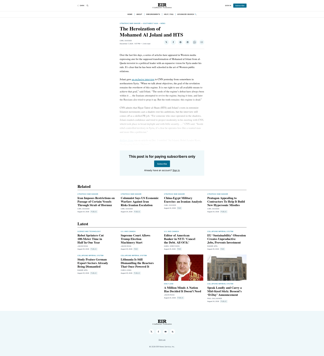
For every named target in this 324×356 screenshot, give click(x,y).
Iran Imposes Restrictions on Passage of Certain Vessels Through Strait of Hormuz (96, 201)
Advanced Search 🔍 (187, 14)
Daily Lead (169, 284)
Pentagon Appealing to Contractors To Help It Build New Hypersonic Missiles (226, 201)
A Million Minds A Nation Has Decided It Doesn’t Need (182, 289)
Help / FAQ (168, 14)
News (162, 23)
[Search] (87, 6)
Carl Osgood (126, 41)
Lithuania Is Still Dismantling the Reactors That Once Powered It (137, 263)
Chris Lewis (126, 270)
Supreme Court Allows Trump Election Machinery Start (135, 239)
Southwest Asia (150, 23)
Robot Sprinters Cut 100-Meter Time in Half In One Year (90, 239)
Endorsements (153, 14)
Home (129, 14)
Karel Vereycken (172, 246)
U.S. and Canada (128, 231)
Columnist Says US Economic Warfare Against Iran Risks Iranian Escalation (140, 201)
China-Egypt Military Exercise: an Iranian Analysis (183, 200)
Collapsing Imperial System (220, 231)
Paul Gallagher (214, 298)
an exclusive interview (143, 79)
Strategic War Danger (130, 23)
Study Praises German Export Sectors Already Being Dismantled (92, 263)
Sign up (162, 340)
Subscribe (240, 5)
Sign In (228, 5)
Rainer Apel (212, 246)
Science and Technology (89, 231)
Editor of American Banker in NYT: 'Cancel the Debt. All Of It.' (179, 239)
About (139, 14)
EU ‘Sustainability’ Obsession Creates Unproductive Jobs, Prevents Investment (226, 239)
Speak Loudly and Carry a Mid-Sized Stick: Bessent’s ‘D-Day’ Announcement (224, 291)
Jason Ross (82, 246)
